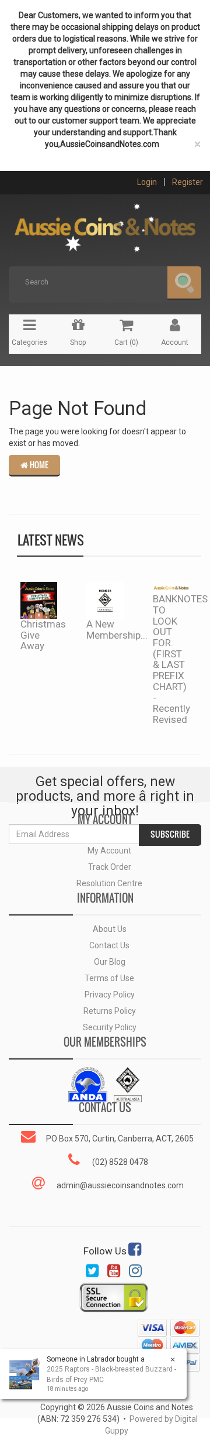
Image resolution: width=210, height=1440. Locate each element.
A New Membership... (117, 629)
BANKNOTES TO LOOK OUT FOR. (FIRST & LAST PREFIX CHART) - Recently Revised (180, 659)
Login (147, 182)
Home (38, 464)
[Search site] (184, 283)
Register (187, 182)
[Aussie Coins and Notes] (105, 223)
